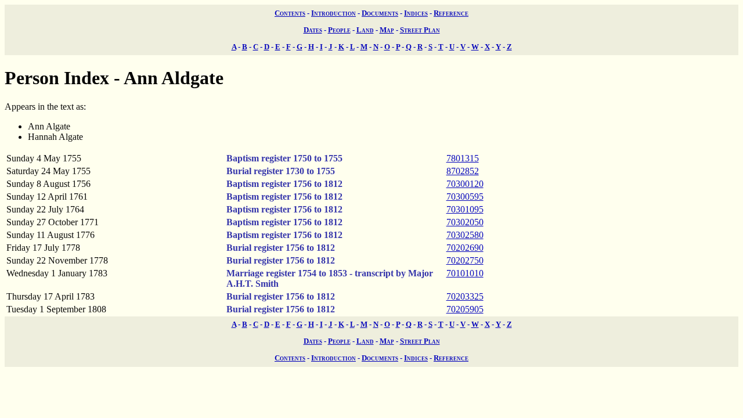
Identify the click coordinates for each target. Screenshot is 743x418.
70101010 (465, 273)
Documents (380, 13)
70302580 (465, 235)
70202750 (465, 260)
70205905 (465, 309)
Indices (416, 13)
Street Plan (420, 30)
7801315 (462, 158)
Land (365, 30)
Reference (451, 13)
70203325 (465, 296)
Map (387, 30)
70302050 (465, 222)
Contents (290, 13)
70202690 (465, 248)
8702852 (462, 171)
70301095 (465, 209)
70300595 (465, 196)
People (339, 30)
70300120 (465, 184)
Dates (313, 30)
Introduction (333, 13)
